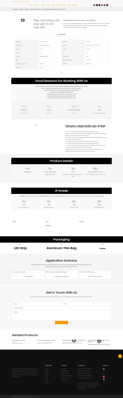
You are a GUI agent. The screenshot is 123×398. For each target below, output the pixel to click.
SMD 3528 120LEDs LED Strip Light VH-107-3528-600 (53, 9)
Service (47, 373)
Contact (47, 383)
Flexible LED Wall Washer (67, 376)
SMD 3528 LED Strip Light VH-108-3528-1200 (71, 343)
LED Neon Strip (64, 373)
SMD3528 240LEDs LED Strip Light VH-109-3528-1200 (99, 344)
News (46, 378)
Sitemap (35, 396)
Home (46, 368)
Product (21, 9)
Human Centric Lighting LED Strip (44, 343)
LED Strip (27, 9)
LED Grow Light (65, 378)
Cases (46, 376)
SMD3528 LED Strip (35, 9)
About (46, 380)
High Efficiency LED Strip (17, 343)
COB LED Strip (64, 371)
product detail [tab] (61, 34)
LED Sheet (63, 380)
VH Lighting (15, 9)
